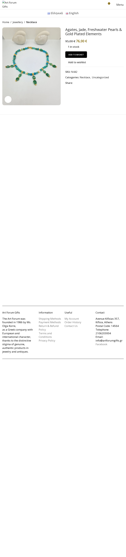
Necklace (31, 22)
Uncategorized (100, 77)
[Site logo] (11, 4)
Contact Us (71, 326)
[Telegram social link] (89, 83)
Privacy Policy (47, 340)
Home (5, 22)
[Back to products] (118, 22)
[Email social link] (78, 83)
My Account (72, 318)
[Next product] (122, 22)
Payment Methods (50, 322)
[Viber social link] (93, 83)
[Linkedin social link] (86, 83)
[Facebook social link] (75, 83)
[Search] (102, 5)
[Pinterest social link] (82, 83)
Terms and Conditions (45, 335)
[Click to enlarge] (8, 99)
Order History (73, 322)
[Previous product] (114, 22)
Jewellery (18, 22)
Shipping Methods (50, 318)
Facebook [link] (101, 344)
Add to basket (76, 54)
